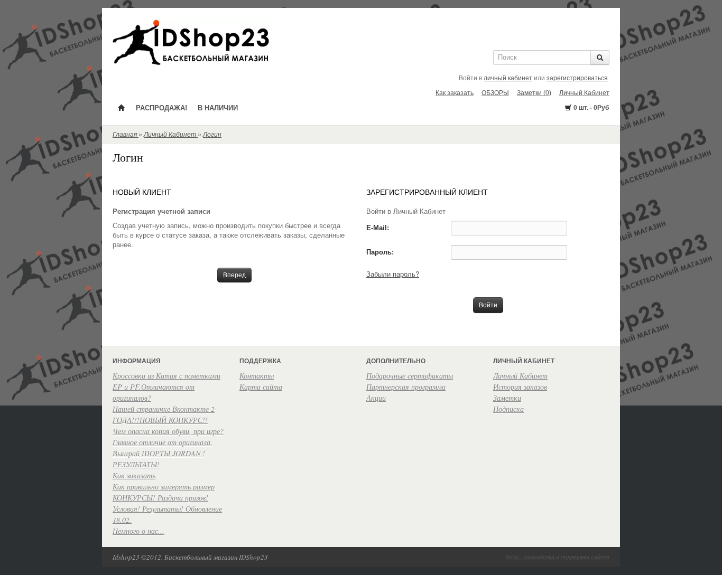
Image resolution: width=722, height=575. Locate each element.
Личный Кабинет (584, 93)
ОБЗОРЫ (495, 93)
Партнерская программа (406, 387)
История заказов (520, 387)
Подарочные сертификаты (409, 376)
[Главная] (122, 107)
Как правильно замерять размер (164, 487)
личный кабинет (508, 78)
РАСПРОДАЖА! (161, 108)
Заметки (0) (534, 93)
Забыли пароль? (392, 274)
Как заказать (455, 93)
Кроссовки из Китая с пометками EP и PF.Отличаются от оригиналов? (166, 387)
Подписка (508, 409)
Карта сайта (260, 387)
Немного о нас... (138, 531)
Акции (376, 398)
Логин (212, 134)
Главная (125, 134)
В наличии (218, 108)
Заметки (507, 398)
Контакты (256, 376)
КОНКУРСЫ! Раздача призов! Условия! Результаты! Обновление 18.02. (167, 509)
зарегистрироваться (577, 78)
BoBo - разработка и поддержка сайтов (557, 557)
